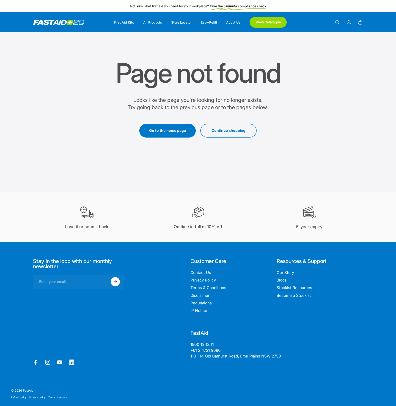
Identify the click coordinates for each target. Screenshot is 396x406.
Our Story (285, 272)
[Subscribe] (115, 281)
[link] (235, 356)
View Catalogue (268, 22)
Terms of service (57, 397)
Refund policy (19, 397)
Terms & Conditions (208, 287)
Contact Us (200, 272)
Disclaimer (199, 295)
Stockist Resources (294, 287)
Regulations (201, 303)
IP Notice (198, 310)
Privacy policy (37, 397)
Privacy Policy (203, 280)
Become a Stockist (294, 295)
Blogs (282, 280)
